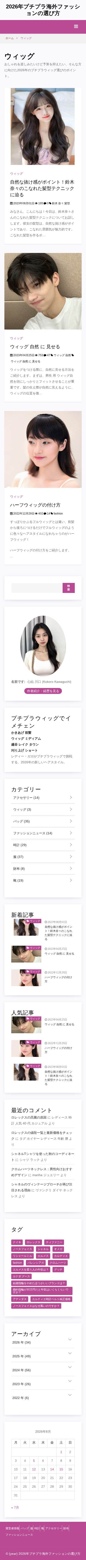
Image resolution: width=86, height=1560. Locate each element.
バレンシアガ (36, 1262)
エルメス (43, 1256)
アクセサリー (25, 797)
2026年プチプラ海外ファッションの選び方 (43, 9)
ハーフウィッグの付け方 (35, 504)
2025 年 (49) (21, 1356)
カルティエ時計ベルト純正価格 (51, 1299)
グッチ (58, 1269)
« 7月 (15, 1507)
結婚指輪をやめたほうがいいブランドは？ (39, 1283)
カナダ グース (21, 1276)
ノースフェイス (22, 1249)
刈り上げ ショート (24, 750)
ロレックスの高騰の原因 (29, 1117)
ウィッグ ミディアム (26, 738)
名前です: (18, 681)
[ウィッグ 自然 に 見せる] (43, 291)
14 (48, 513)
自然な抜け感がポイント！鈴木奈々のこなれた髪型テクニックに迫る (42, 188)
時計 (19, 845)
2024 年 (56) (21, 1370)
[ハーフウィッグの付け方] (43, 449)
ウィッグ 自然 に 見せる (35, 346)
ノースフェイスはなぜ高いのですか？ (36, 1306)
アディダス (20, 1299)
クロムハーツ (58, 1262)
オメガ (58, 1249)
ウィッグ (16, 173)
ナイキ (17, 1242)
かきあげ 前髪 (21, 732)
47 (48, 355)
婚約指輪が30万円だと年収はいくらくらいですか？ (40, 1291)
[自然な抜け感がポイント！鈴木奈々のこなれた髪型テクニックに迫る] (43, 126)
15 (61, 1469)
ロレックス (33, 1242)
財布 (18, 868)
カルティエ (61, 1256)
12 (34, 1469)
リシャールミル (22, 1256)
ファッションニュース (32, 833)
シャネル (43, 1249)
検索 (68, 587)
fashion (58, 513)
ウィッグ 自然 (62, 355)
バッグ (21, 821)
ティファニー (54, 1242)
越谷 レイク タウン (25, 744)
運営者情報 (12, 1528)
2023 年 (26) (21, 1384)
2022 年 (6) (20, 1398)
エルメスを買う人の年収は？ (31, 1269)
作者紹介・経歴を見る (43, 691)
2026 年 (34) (21, 1342)
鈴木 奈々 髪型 (61, 203)
